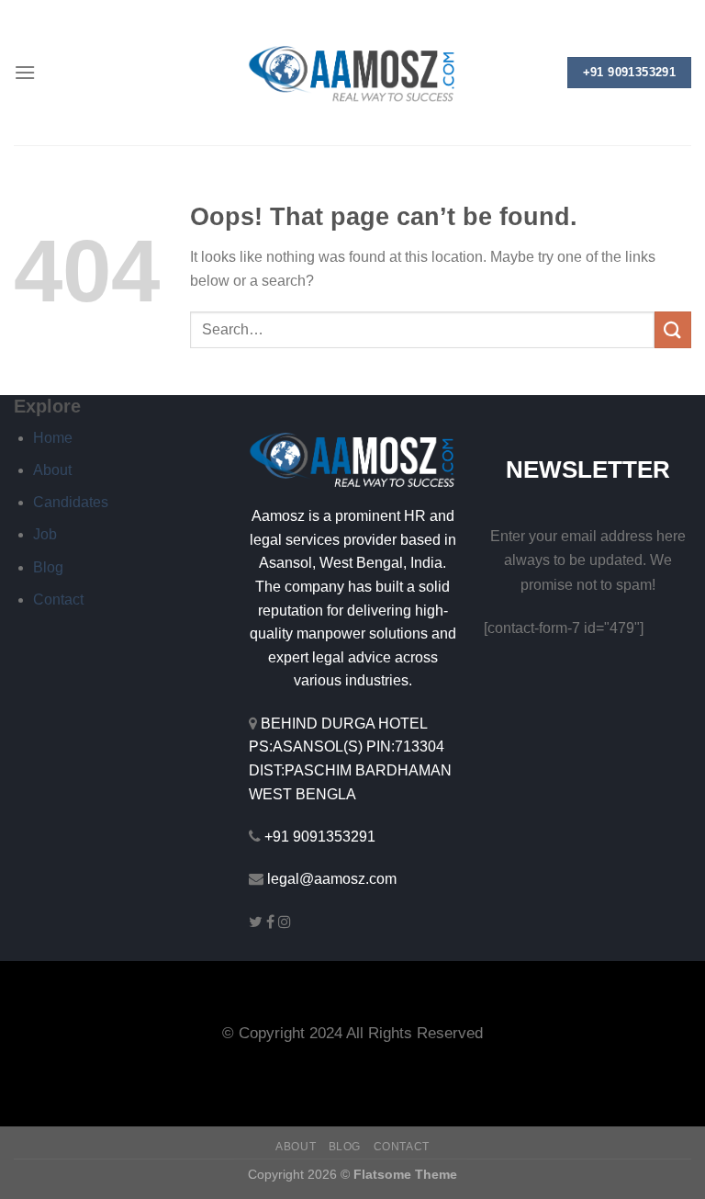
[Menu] (25, 72)
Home (53, 438)
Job (45, 534)
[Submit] (673, 329)
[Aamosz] (352, 73)
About (52, 470)
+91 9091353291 (319, 836)
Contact (58, 599)
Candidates (70, 502)
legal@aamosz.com (332, 879)
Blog (48, 567)
